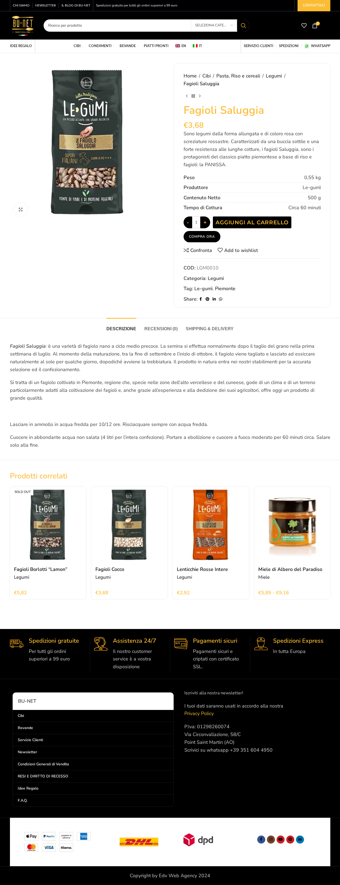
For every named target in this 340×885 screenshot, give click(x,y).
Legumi (274, 76)
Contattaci (314, 5)
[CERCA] (243, 25)
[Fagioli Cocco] (129, 525)
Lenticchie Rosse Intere (202, 569)
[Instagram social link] (271, 840)
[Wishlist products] (304, 25)
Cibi (206, 76)
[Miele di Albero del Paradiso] (292, 525)
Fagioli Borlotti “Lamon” (40, 569)
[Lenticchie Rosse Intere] (211, 525)
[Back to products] (193, 96)
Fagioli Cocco (109, 569)
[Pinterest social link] (207, 299)
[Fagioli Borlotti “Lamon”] (48, 525)
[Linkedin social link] (214, 299)
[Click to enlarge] (20, 209)
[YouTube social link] (281, 840)
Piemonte (225, 288)
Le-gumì (203, 288)
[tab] (121, 326)
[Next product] (199, 96)
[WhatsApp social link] (220, 299)
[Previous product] (187, 96)
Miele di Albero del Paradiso (290, 569)
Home (190, 76)
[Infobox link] (48, 650)
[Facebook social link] (201, 299)
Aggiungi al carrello (252, 222)
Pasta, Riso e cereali (238, 76)
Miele (264, 577)
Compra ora (202, 236)
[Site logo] (22, 25)
